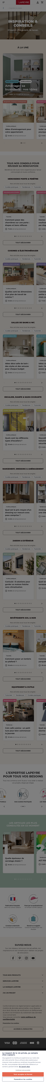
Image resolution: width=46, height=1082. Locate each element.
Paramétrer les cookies (23, 1079)
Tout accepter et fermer (23, 1074)
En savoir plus (24, 1066)
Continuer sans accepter (23, 1070)
